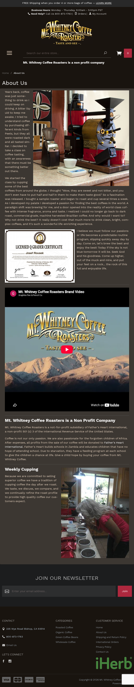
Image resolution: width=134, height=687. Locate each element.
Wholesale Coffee (66, 642)
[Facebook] (3, 661)
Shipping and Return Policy (111, 637)
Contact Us (102, 651)
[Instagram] (10, 661)
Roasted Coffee (64, 627)
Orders (81, 13)
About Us (101, 632)
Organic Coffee (64, 632)
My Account (98, 13)
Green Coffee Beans (67, 637)
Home (5, 73)
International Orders (107, 642)
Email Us (11, 645)
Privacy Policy (103, 646)
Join (125, 591)
